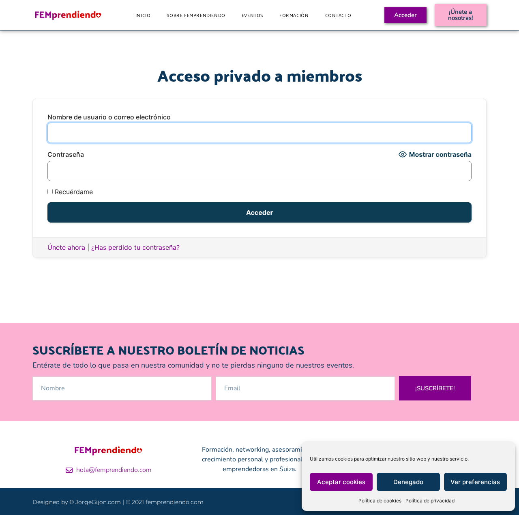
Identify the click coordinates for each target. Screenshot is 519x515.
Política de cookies (379, 501)
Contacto (338, 15)
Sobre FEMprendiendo (196, 15)
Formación (294, 15)
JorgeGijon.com (98, 502)
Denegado (408, 482)
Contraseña (65, 154)
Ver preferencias (475, 482)
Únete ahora (66, 247)
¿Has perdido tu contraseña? (135, 247)
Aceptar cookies (341, 482)
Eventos (252, 15)
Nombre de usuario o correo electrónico (109, 117)
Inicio (143, 15)
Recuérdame (73, 191)
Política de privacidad (430, 501)
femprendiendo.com (175, 502)
